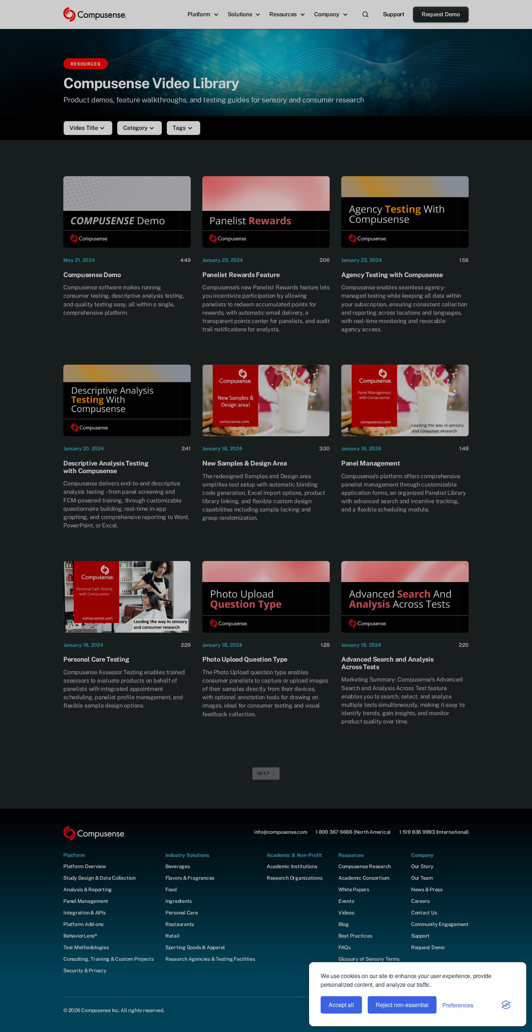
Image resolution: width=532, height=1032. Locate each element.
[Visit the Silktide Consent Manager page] (506, 1005)
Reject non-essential (402, 1005)
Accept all (341, 1005)
